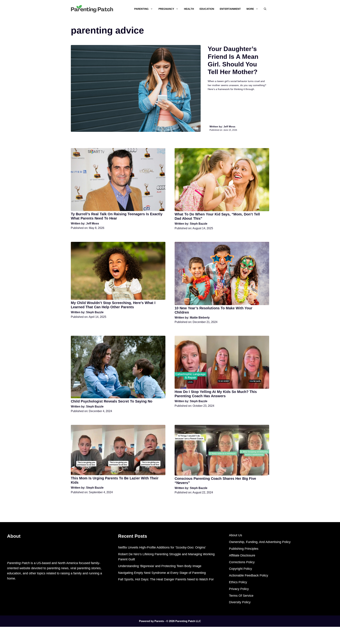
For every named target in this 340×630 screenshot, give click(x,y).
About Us (235, 535)
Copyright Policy (240, 568)
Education (207, 8)
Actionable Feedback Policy (248, 575)
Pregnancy (166, 8)
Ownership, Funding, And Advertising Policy (260, 542)
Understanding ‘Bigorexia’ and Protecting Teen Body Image (159, 566)
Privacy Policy (239, 589)
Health (189, 8)
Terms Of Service (241, 595)
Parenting (141, 8)
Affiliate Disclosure (242, 555)
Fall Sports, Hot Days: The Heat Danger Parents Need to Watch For (166, 579)
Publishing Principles (243, 548)
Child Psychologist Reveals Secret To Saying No (111, 401)
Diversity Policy (240, 602)
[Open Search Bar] (265, 9)
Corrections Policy (242, 562)
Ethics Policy (238, 582)
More (250, 8)
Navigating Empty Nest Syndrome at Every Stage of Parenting (162, 573)
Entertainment (230, 8)
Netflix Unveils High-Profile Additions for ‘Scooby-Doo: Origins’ (162, 547)
